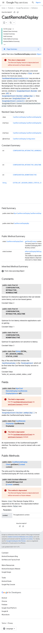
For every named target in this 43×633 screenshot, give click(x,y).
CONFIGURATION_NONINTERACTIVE (25, 175)
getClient (28, 241)
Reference (34, 8)
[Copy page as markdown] (11, 22)
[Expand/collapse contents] (13, 29)
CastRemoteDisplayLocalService (15, 78)
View (30, 73)
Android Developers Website (11, 569)
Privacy (10, 623)
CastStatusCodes (9, 363)
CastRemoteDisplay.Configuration (24, 139)
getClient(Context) (15, 404)
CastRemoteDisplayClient (14, 241)
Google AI (5, 611)
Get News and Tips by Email (11, 560)
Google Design (6, 572)
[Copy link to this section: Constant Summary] (22, 145)
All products (5, 614)
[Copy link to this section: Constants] (16, 279)
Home (3, 8)
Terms (4, 623)
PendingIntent (27, 363)
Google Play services (22, 8)
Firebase (4, 604)
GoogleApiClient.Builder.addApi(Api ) (18, 96)
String (4, 183)
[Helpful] (14, 12)
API (7, 93)
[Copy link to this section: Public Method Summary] (27, 236)
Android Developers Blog (10, 556)
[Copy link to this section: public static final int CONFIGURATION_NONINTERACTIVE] (22, 337)
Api (15, 213)
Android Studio (6, 581)
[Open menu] (3, 2)
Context (34, 241)
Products (10, 8)
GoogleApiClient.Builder (27, 91)
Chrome (4, 601)
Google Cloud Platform (9, 608)
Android (4, 598)
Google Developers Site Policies (16, 541)
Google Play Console (8, 584)
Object (39, 54)
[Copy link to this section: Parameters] (13, 510)
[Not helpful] (17, 12)
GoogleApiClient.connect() (13, 101)
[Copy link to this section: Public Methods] (21, 456)
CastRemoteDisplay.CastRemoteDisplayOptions (16, 390)
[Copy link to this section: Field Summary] (18, 208)
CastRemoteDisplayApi (21, 223)
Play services (21, 2)
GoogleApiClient (19, 98)
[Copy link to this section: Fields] (10, 382)
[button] (21, 49)
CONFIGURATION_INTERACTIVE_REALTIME (27, 165)
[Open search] (33, 2)
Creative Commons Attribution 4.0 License (20, 537)
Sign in (38, 2)
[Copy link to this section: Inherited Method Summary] (30, 266)
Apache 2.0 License (27, 539)
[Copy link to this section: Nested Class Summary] (26, 112)
